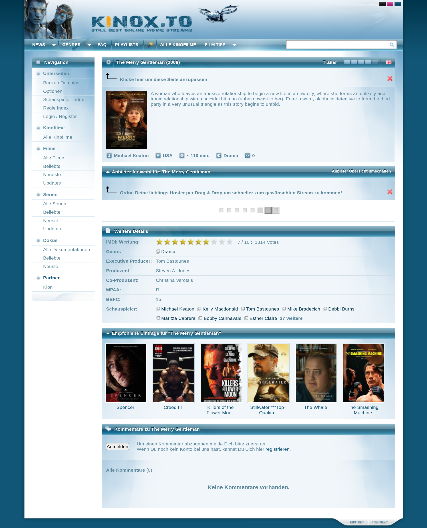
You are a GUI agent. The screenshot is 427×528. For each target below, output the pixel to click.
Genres (71, 44)
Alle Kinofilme (178, 44)
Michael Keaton (177, 308)
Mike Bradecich (303, 308)
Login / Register (60, 116)
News (38, 44)
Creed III (173, 407)
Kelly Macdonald (220, 308)
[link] (213, 19)
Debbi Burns (341, 308)
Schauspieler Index (63, 99)
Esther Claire (263, 318)
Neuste (50, 220)
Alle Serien (54, 203)
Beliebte (51, 166)
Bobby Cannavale (223, 318)
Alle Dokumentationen (66, 249)
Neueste (52, 174)
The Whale (315, 407)
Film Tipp (215, 44)
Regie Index (56, 107)
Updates (52, 182)
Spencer (125, 407)
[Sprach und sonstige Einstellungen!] (150, 45)
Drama (168, 251)
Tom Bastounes (262, 308)
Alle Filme (53, 157)
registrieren (278, 449)
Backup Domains (61, 82)
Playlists (126, 44)
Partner (51, 277)
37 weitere (291, 318)
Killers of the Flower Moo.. (220, 410)
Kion (48, 287)
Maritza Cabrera (178, 318)
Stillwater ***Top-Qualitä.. (268, 410)
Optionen (52, 91)
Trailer (330, 62)
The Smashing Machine (363, 410)
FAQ (102, 44)
